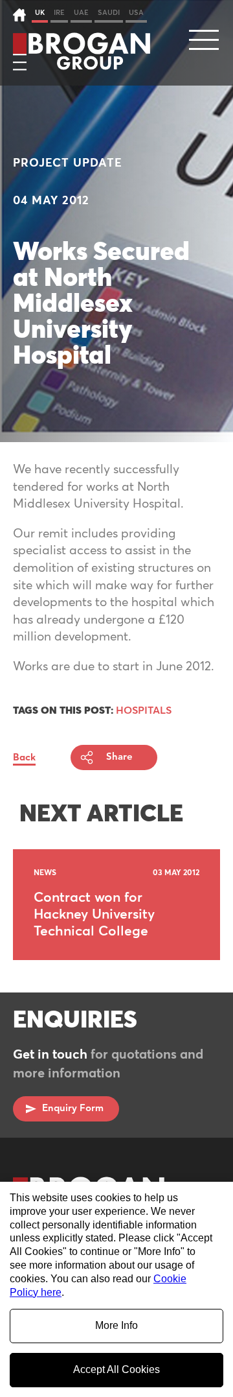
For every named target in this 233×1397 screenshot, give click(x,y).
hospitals (144, 710)
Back (24, 757)
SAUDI (109, 12)
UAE (81, 12)
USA (136, 12)
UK (40, 12)
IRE (59, 12)
